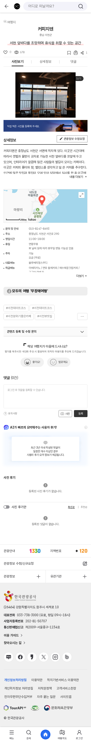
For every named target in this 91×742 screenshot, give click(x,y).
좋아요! (36, 362)
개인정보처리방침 (15, 680)
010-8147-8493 (39, 228)
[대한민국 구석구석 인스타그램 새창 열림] (55, 657)
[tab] (12, 735)
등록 (80, 413)
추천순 (84, 507)
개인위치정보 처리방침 (18, 688)
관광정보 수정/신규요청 (19, 563)
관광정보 (9, 576)
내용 (76, 177)
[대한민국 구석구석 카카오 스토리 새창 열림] (32, 657)
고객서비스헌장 (66, 688)
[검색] (81, 6)
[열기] (82, 332)
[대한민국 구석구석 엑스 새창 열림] (44, 657)
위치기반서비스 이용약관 (63, 680)
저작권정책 (45, 688)
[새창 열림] (15, 708)
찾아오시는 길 (12, 643)
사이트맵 (65, 697)
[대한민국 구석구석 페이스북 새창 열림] (20, 657)
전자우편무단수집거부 (18, 697)
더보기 (82, 316)
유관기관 (56, 576)
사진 (67, 413)
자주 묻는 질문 (46, 697)
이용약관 (36, 680)
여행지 (11, 22)
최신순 (71, 507)
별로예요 (63, 362)
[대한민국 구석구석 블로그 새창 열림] (9, 657)
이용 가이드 (11, 635)
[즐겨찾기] (67, 53)
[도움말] (5, 413)
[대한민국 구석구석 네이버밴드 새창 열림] (67, 657)
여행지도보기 (81, 195)
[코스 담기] (74, 52)
